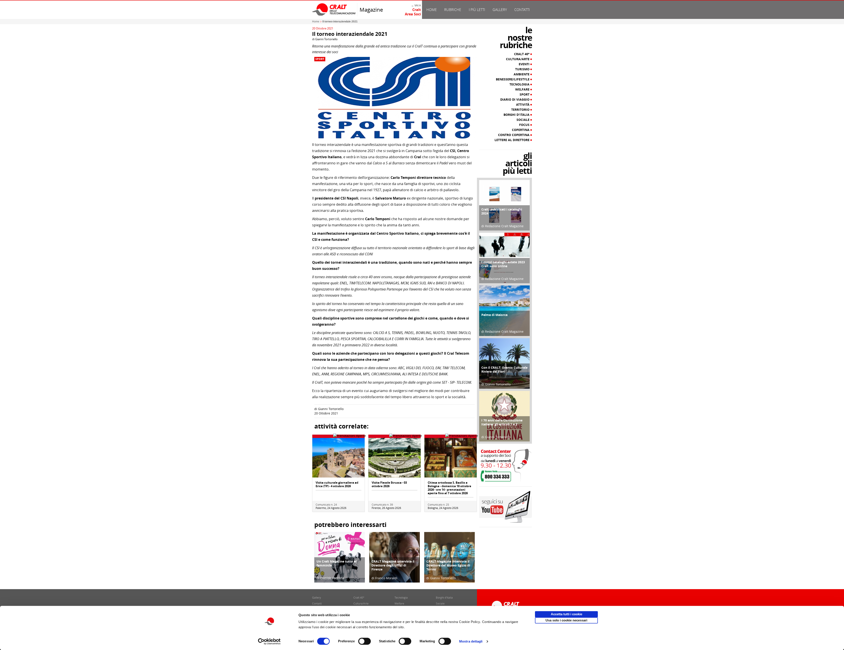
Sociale (523, 120)
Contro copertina (514, 135)
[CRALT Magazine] (334, 9)
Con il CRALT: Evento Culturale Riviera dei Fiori (504, 369)
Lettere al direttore (512, 140)
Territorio (520, 110)
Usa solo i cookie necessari (566, 620)
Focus (524, 125)
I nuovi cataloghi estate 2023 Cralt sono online (503, 264)
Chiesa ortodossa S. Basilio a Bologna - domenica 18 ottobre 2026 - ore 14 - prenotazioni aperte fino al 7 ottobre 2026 (449, 488)
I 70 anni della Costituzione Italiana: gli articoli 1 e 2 (501, 422)
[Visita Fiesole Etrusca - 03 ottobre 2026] (394, 457)
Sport (319, 59)
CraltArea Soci (413, 11)
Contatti (522, 9)
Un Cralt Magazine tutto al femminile (336, 563)
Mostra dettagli (471, 641)
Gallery (500, 9)
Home (431, 9)
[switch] (364, 641)
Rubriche (452, 9)
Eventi (524, 64)
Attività (523, 105)
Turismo (522, 69)
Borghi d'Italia (517, 115)
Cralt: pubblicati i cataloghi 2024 (501, 211)
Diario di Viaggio (515, 100)
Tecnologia (519, 84)
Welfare (522, 89)
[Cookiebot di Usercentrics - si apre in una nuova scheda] (269, 641)
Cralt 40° (522, 54)
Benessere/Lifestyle (513, 79)
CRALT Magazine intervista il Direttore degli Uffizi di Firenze (392, 565)
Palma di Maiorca (494, 315)
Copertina (521, 130)
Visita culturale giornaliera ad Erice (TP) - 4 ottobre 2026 (337, 484)
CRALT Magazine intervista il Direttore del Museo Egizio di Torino (448, 565)
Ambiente (522, 74)
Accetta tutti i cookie (566, 614)
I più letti (477, 9)
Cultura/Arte (518, 59)
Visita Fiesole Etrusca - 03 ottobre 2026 (389, 484)
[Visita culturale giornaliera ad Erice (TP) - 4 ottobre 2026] (338, 457)
